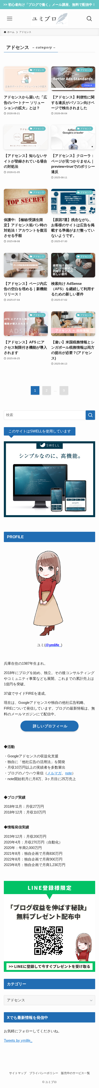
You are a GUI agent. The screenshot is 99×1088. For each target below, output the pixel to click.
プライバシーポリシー (43, 1073)
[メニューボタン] (9, 18)
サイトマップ (17, 1073)
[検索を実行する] (90, 415)
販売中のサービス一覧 (75, 1073)
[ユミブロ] (49, 18)
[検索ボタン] (89, 18)
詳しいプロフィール (50, 726)
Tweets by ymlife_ (18, 1040)
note (68, 773)
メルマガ (54, 773)
